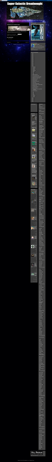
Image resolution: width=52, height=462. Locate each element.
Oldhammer (40, 324)
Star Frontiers (41, 379)
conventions (40, 183)
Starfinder (40, 387)
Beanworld (40, 145)
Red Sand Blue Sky (41, 337)
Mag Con (40, 292)
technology (40, 405)
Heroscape (40, 264)
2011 (32, 100)
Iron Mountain (41, 274)
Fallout (40, 212)
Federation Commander (40, 214)
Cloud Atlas (40, 179)
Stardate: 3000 (41, 384)
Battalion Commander (42, 137)
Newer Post (9, 42)
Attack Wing (40, 127)
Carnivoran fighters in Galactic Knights (37, 84)
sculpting (40, 352)
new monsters (41, 315)
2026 (33, 53)
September (34, 70)
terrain (40, 410)
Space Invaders (41, 372)
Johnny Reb (40, 277)
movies (40, 305)
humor (40, 269)
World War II (40, 447)
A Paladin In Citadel (33, 122)
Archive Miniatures (41, 119)
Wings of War (40, 443)
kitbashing (40, 282)
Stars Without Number (42, 395)
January (34, 96)
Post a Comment (10, 38)
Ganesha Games (41, 243)
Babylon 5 (40, 133)
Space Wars (40, 375)
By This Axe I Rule (41, 161)
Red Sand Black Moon (42, 335)
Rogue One (40, 343)
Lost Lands (40, 288)
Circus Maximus (41, 174)
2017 (33, 62)
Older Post (27, 42)
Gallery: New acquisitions (36, 255)
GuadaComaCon (41, 254)
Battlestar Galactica (41, 142)
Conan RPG (40, 182)
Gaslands (40, 248)
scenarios (40, 348)
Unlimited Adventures (42, 428)
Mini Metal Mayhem (33, 115)
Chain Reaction (41, 171)
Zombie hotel (34, 82)
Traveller (40, 421)
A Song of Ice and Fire (42, 108)
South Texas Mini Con (42, 370)
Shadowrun (40, 359)
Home (18, 42)
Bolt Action (40, 155)
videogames (40, 430)
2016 (33, 63)
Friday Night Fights (41, 226)
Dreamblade (40, 192)
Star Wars (40, 383)
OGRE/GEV (40, 323)
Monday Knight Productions (41, 302)
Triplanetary (40, 422)
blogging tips (40, 151)
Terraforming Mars (41, 409)
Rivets (40, 340)
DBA (39, 188)
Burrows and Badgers (42, 159)
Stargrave (40, 392)
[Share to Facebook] (20, 34)
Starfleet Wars (41, 391)
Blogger (33, 460)
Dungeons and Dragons (12, 35)
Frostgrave (40, 228)
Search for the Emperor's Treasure (41, 354)
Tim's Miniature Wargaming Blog (34, 154)
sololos (28, 460)
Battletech (40, 144)
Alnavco (40, 115)
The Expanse (40, 417)
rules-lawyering (41, 344)
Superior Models (41, 401)
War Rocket (40, 436)
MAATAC (40, 291)
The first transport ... (35, 90)
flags (39, 219)
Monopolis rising (35, 85)
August (34, 71)
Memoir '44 (40, 296)
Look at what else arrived (36, 75)
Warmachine (40, 439)
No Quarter (40, 316)
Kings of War (40, 281)
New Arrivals (35, 209)
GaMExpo (40, 241)
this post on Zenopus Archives (17, 31)
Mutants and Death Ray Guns (41, 311)
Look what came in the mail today (37, 76)
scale (39, 347)
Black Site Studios (41, 148)
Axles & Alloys (41, 132)
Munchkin (40, 306)
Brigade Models (41, 158)
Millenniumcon (41, 299)
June (33, 73)
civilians (40, 178)
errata (40, 204)
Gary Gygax (40, 247)
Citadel (40, 175)
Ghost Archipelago (41, 251)
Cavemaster (40, 170)
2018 (33, 61)
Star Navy (40, 380)
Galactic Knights (41, 234)
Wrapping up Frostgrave (36, 228)
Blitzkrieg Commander (42, 149)
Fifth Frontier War (41, 215)
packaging (40, 328)
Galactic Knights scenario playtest (36, 237)
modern (40, 300)
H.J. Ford (40, 257)
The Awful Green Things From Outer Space (41, 415)
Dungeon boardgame (42, 195)
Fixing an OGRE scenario (36, 83)
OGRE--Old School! (35, 74)
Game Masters (41, 238)
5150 (39, 105)
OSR (39, 327)
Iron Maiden (40, 273)
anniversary (40, 118)
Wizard (40, 444)
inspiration (17, 35)
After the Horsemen (41, 111)
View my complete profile (34, 49)
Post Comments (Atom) (19, 44)
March (34, 94)
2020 (33, 59)
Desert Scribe (37, 44)
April (33, 93)
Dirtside (40, 189)
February (34, 95)
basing (40, 136)
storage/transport (41, 397)
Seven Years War (41, 356)
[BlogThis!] (18, 34)
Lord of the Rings (41, 287)
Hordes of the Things (41, 267)
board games (40, 154)
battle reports (40, 139)
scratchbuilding (41, 351)
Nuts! (39, 319)
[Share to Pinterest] (21, 34)
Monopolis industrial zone (36, 81)
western (40, 440)
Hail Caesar (40, 258)
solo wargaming (41, 363)
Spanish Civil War (41, 376)
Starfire (40, 388)
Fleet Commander (41, 222)
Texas (40, 413)
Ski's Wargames (34, 141)
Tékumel (40, 406)
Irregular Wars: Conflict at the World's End (34, 176)
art (9, 35)
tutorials (40, 425)
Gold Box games (41, 253)
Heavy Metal (40, 263)
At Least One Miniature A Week (41, 126)
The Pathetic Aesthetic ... (36, 86)
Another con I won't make (36, 192)
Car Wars (40, 164)
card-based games (41, 165)
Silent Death (40, 360)
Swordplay (40, 402)
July (33, 72)
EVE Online (40, 209)
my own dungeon (41, 312)
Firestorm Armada (41, 218)
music (40, 309)
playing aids (40, 332)
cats (39, 167)
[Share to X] (19, 34)
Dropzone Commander (40, 194)
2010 (33, 101)
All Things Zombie (41, 113)
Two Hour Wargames (41, 426)
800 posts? (35, 200)
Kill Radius (40, 278)
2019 (33, 60)
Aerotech (40, 110)
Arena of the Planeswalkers (41, 121)
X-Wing (40, 448)
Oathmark (40, 320)
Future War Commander (40, 232)
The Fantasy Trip (41, 418)
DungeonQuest (41, 197)
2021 (33, 58)
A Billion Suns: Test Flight (36, 118)
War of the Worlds (41, 435)
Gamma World (41, 242)
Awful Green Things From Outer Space (41, 129)
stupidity (40, 398)
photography (40, 331)
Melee (40, 295)
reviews (40, 339)
